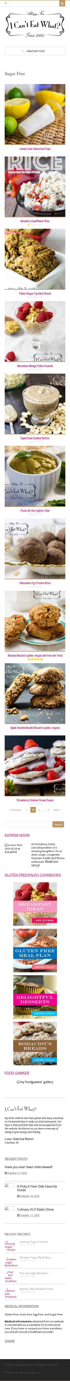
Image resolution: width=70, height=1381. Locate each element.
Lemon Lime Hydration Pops (35, 148)
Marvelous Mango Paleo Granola (35, 366)
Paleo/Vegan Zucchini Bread (35, 293)
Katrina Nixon (23, 1139)
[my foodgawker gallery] (35, 1082)
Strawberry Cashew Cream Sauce (35, 800)
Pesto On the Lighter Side (35, 510)
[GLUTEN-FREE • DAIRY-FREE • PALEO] (35, 38)
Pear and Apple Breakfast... (35, 1273)
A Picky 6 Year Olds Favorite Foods (37, 1188)
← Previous (14, 810)
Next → (58, 810)
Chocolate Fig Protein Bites (35, 583)
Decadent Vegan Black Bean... (36, 1257)
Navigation (36, 51)
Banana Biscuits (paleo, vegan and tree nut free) (35, 655)
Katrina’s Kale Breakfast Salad (36, 1289)
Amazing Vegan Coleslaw (34, 1241)
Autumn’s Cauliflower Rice (35, 221)
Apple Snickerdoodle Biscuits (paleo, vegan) (35, 727)
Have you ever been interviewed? (29, 1167)
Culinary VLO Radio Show (35, 1209)
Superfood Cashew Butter (35, 438)
